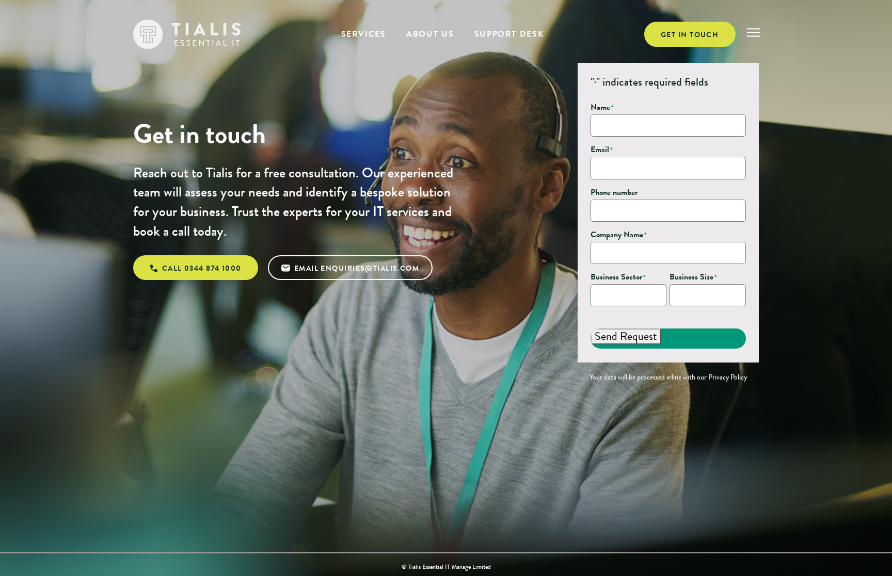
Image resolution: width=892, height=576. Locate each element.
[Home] (187, 35)
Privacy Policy (727, 377)
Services (363, 34)
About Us (430, 34)
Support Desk (509, 34)
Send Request (626, 336)
